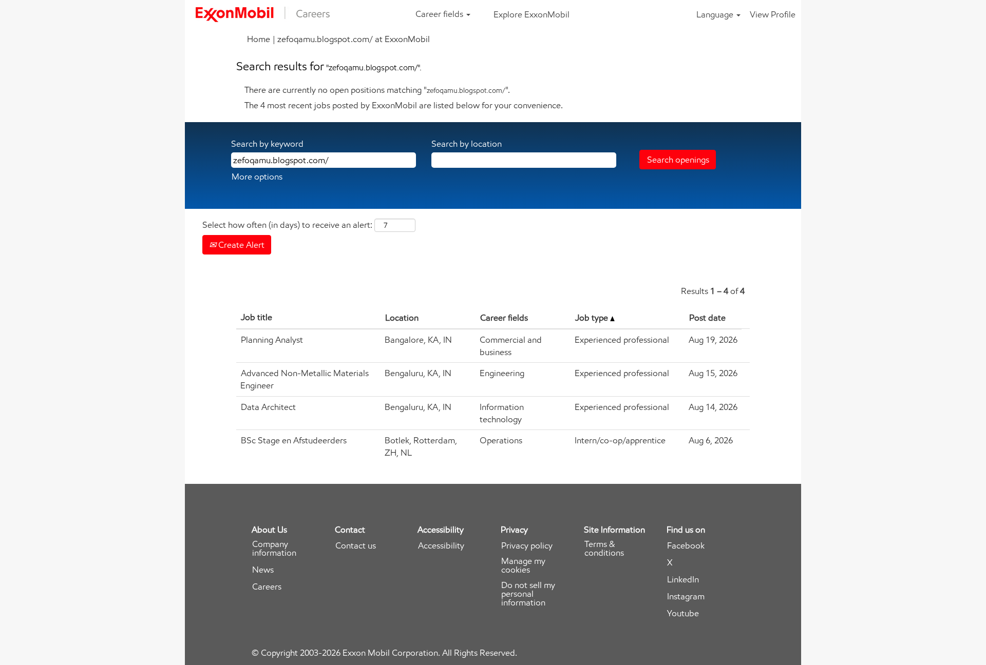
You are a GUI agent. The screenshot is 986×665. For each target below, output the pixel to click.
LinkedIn (683, 579)
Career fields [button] (440, 14)
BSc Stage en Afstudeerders (294, 440)
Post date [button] (707, 317)
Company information (274, 548)
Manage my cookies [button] (523, 565)
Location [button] (402, 317)
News (263, 570)
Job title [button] (256, 317)
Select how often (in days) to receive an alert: (287, 225)
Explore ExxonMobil (532, 14)
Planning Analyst (272, 340)
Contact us (355, 546)
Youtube (683, 613)
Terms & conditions (604, 548)
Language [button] (715, 14)
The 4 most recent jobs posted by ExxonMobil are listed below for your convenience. (403, 105)
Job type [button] (592, 317)
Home (258, 39)
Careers (266, 587)
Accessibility (441, 546)
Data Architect (268, 407)
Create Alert (240, 245)
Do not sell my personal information (528, 594)
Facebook (686, 546)
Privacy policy (527, 546)
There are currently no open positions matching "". (377, 90)
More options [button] (257, 176)
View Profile (772, 14)
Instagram (686, 596)
